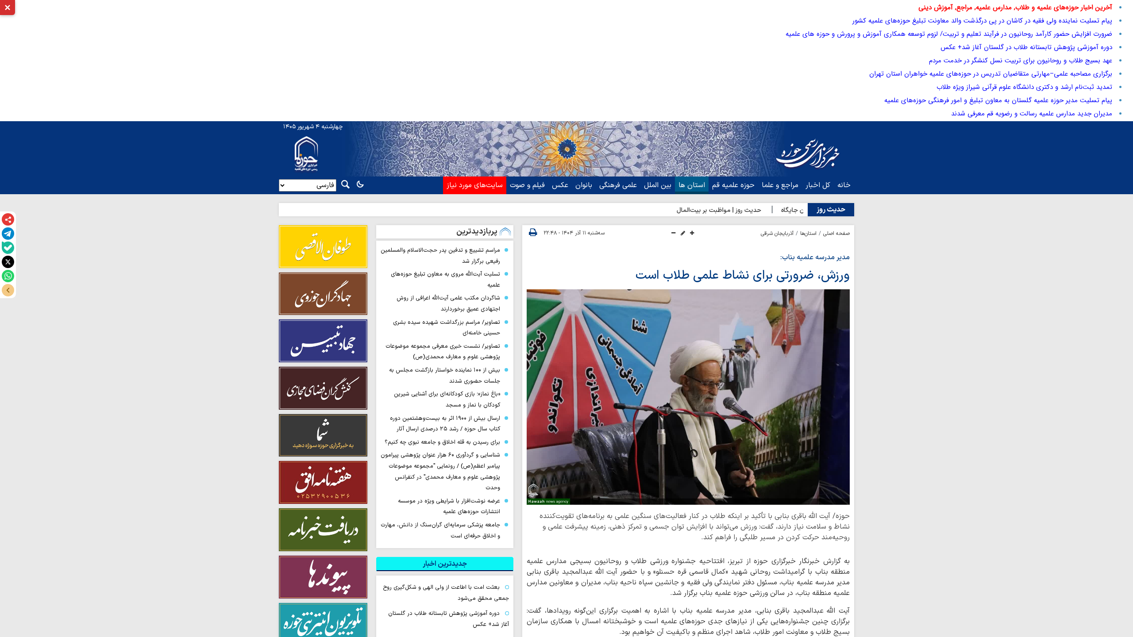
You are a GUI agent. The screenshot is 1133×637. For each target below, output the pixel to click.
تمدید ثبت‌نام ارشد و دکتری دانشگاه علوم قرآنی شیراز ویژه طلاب (1024, 87)
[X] (8, 262)
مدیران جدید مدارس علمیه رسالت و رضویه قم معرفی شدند (1031, 113)
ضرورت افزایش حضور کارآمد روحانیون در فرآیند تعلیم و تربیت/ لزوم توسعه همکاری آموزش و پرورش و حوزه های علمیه (947, 34)
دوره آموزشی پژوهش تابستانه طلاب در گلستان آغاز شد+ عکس (1026, 47)
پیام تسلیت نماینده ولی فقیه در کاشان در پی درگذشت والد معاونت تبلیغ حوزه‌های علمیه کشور (982, 20)
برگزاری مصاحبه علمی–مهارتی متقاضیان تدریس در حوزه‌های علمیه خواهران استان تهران (990, 74)
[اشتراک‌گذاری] (8, 219)
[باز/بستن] (8, 290)
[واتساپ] (8, 276)
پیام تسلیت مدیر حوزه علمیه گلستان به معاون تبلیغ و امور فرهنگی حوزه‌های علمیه (998, 100)
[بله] (8, 248)
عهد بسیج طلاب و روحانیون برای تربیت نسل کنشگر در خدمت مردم (1020, 60)
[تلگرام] (8, 233)
